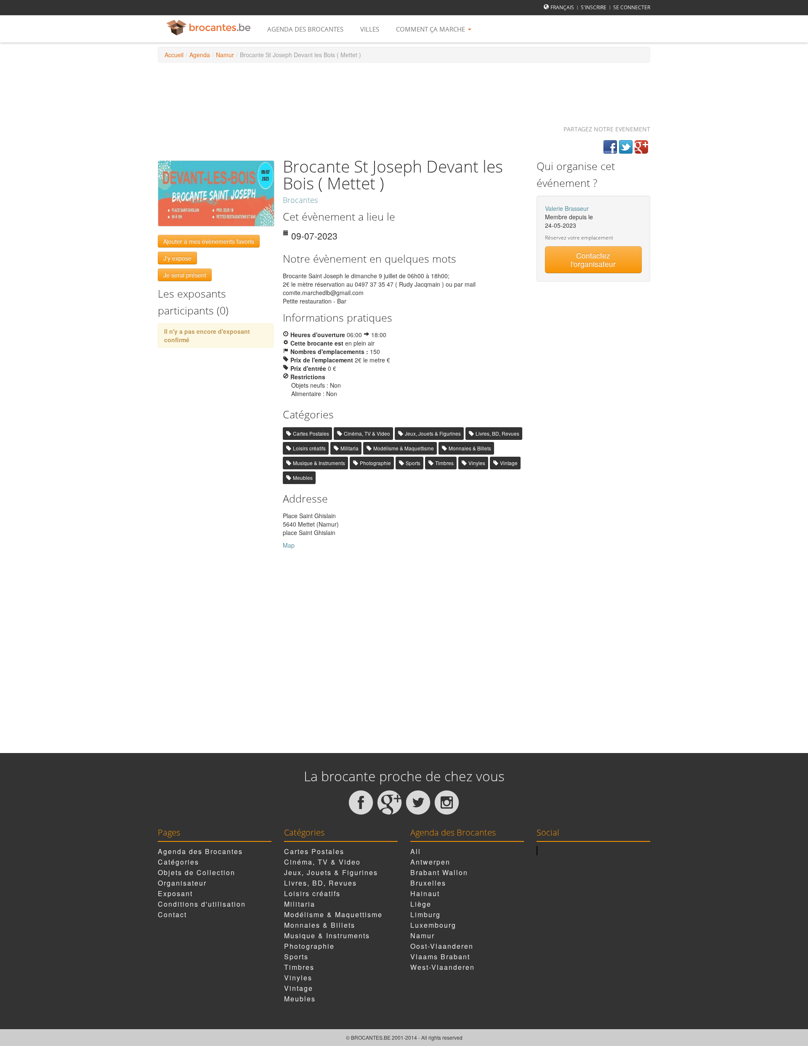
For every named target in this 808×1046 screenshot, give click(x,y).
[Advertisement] (404, 90)
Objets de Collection (196, 872)
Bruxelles (428, 883)
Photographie (375, 462)
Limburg (425, 914)
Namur (225, 55)
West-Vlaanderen (442, 967)
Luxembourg (433, 925)
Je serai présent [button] (184, 275)
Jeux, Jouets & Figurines (433, 433)
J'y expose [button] (177, 258)
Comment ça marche (431, 29)
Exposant (175, 893)
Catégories (178, 862)
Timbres (444, 462)
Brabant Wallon (439, 872)
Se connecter (631, 7)
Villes (369, 29)
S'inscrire (593, 7)
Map (289, 545)
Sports (413, 462)
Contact (172, 914)
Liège (420, 904)
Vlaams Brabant (440, 956)
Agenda (199, 55)
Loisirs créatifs (309, 448)
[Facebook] (610, 147)
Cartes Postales (311, 433)
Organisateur (182, 883)
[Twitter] (626, 147)
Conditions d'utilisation (202, 904)
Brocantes (300, 200)
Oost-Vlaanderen (441, 946)
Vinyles (476, 462)
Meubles (303, 477)
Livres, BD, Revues (497, 433)
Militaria (349, 448)
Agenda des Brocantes (305, 29)
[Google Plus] (641, 147)
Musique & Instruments (319, 462)
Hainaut (425, 893)
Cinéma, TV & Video (367, 433)
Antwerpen (430, 862)
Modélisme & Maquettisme (403, 448)
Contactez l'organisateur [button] (593, 259)
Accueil (174, 55)
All (415, 851)
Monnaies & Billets (470, 448)
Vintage (509, 462)
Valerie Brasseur (567, 208)
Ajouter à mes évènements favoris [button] (208, 241)
